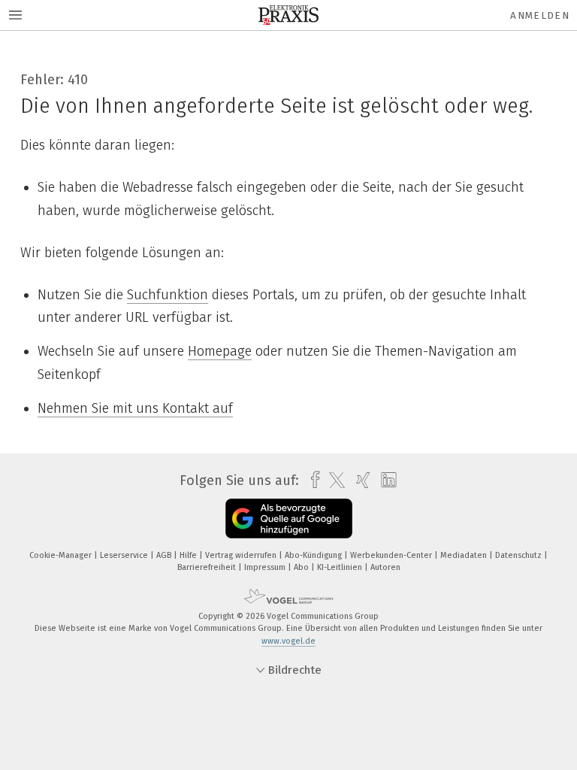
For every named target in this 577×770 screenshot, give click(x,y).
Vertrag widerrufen (242, 555)
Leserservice (125, 555)
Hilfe (189, 555)
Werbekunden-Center (392, 555)
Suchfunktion (167, 294)
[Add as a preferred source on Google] (288, 518)
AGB (165, 555)
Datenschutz (519, 555)
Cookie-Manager (61, 555)
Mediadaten (464, 555)
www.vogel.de (288, 641)
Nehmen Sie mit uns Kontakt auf (135, 408)
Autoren (385, 567)
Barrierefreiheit (207, 567)
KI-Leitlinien (340, 567)
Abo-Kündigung (314, 555)
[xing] (359, 480)
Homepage (220, 351)
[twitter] (333, 480)
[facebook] (311, 480)
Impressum (266, 567)
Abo (302, 567)
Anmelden (539, 15)
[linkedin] (385, 480)
